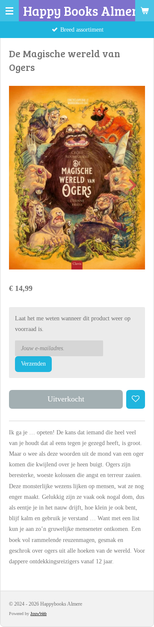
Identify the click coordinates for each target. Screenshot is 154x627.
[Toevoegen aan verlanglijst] (135, 399)
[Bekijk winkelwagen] (144, 10)
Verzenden (33, 363)
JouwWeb (38, 613)
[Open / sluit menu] (9, 10)
